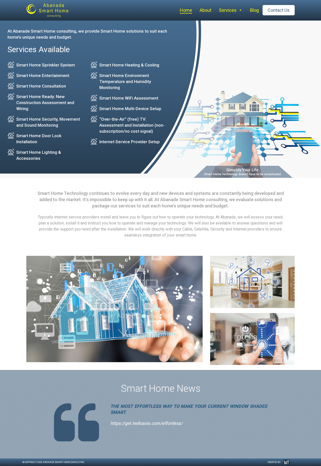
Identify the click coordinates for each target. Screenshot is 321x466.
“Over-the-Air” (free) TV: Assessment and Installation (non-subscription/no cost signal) (132, 125)
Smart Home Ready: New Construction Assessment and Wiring (45, 102)
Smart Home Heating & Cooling (129, 64)
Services (227, 10)
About (205, 10)
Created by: (274, 462)
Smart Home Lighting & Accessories (38, 155)
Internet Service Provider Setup (129, 141)
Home (186, 10)
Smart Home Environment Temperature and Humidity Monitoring (125, 81)
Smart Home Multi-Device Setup (130, 108)
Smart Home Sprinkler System (45, 64)
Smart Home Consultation (41, 86)
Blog (254, 10)
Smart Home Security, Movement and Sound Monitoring (48, 122)
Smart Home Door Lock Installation (38, 138)
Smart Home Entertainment (42, 75)
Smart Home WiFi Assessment (128, 98)
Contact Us (279, 10)
